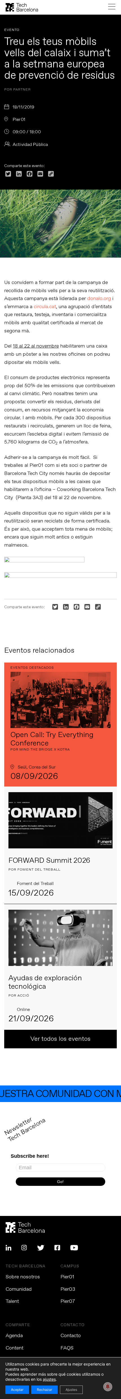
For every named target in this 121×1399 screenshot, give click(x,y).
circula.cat (45, 306)
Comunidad (19, 1289)
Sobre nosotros (23, 1277)
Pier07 (67, 1301)
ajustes (49, 1379)
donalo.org (99, 298)
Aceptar (17, 1389)
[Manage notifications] (107, 1386)
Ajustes (71, 1389)
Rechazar (44, 1389)
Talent (12, 1301)
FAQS (66, 1348)
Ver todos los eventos (60, 1039)
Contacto (70, 1335)
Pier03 (67, 1289)
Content (14, 1348)
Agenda (14, 1335)
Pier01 (67, 1277)
